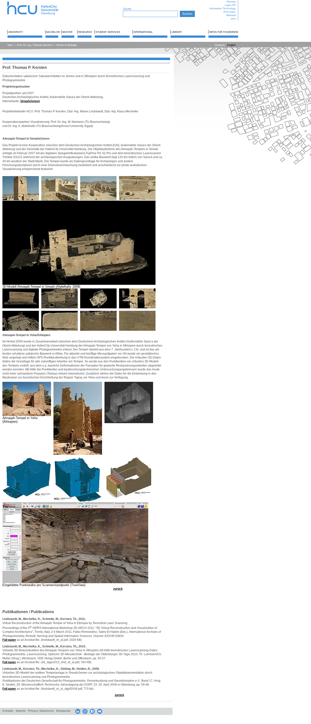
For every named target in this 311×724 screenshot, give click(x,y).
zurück (118, 588)
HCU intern (230, 11)
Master (67, 32)
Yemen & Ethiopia (66, 45)
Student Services (107, 32)
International (143, 32)
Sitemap (231, 1)
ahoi (233, 18)
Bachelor (53, 32)
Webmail (231, 15)
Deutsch (220, 45)
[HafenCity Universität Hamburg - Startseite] (37, 2)
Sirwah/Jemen (30, 101)
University (15, 32)
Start (10, 45)
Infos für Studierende (225, 32)
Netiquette (63, 710)
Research (85, 32)
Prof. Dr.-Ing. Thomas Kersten (34, 45)
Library (176, 32)
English (231, 45)
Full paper (9, 639)
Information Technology (222, 8)
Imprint (21, 710)
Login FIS (230, 5)
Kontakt (7, 710)
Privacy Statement (41, 710)
